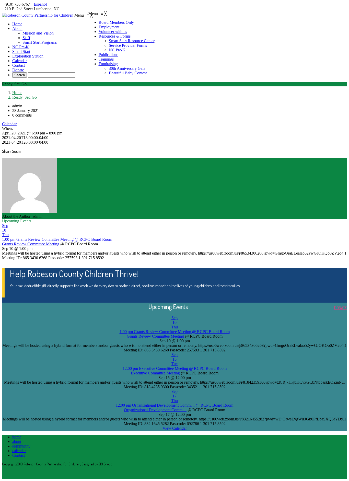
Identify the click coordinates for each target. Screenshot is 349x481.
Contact (18, 455)
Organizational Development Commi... (155, 410)
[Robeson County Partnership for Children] (38, 15)
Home (17, 92)
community (21, 446)
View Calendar (174, 428)
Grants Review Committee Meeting (30, 244)
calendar (19, 451)
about (16, 441)
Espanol (40, 4)
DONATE (340, 307)
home (16, 437)
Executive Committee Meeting (155, 373)
